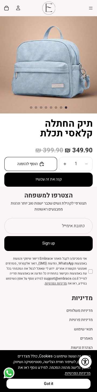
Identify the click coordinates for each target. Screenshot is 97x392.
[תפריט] (91, 8)
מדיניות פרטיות (81, 320)
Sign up (48, 243)
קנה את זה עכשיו (49, 179)
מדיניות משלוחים (80, 310)
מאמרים (86, 338)
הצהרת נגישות (82, 347)
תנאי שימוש (83, 329)
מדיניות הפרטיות (56, 283)
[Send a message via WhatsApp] (9, 373)
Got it (48, 384)
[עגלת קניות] (6, 8)
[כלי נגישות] (85, 361)
